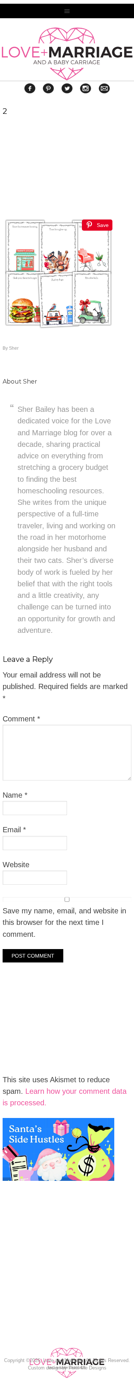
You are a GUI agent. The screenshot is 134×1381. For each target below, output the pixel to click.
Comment (21, 719)
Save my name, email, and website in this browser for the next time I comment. (64, 922)
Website (16, 865)
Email (14, 830)
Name (15, 795)
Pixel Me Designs (87, 1368)
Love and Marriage (67, 54)
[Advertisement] (58, 1284)
